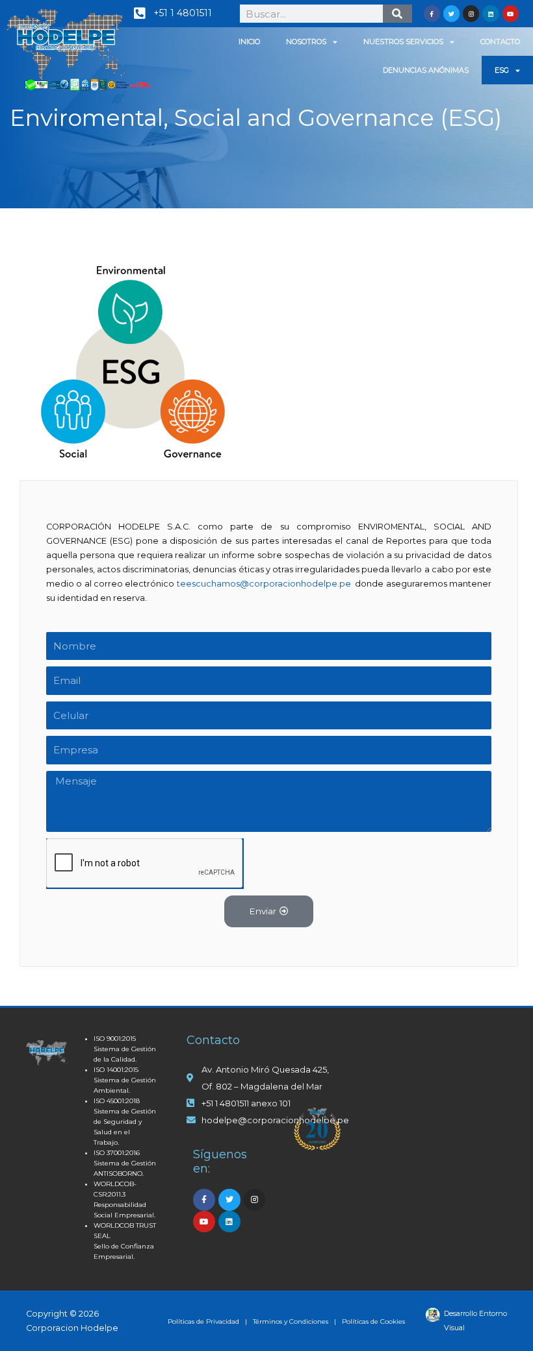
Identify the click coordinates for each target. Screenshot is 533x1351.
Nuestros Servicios (403, 41)
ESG (502, 70)
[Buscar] (397, 14)
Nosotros (306, 41)
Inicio (249, 41)
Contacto (500, 41)
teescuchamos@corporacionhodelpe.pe (264, 584)
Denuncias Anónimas (426, 70)
